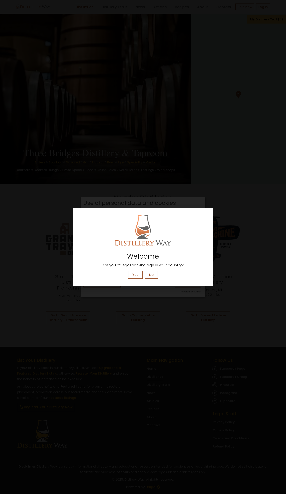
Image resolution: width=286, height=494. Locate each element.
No (151, 274)
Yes (135, 274)
